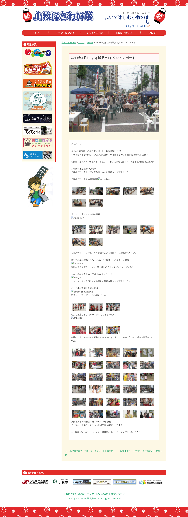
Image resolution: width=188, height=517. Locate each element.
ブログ (143, 35)
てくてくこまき (88, 35)
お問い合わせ (136, 26)
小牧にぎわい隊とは (74, 493)
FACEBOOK (102, 493)
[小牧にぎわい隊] (58, 22)
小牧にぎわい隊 (69, 42)
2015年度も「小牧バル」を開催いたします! (141, 450)
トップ (25, 35)
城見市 (90, 42)
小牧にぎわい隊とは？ (119, 35)
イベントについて (56, 35)
